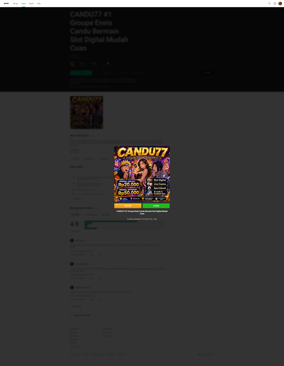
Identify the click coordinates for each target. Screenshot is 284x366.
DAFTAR (127, 206)
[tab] (15, 3)
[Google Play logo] (6, 3)
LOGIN (156, 206)
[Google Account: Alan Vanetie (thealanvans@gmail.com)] (280, 3)
